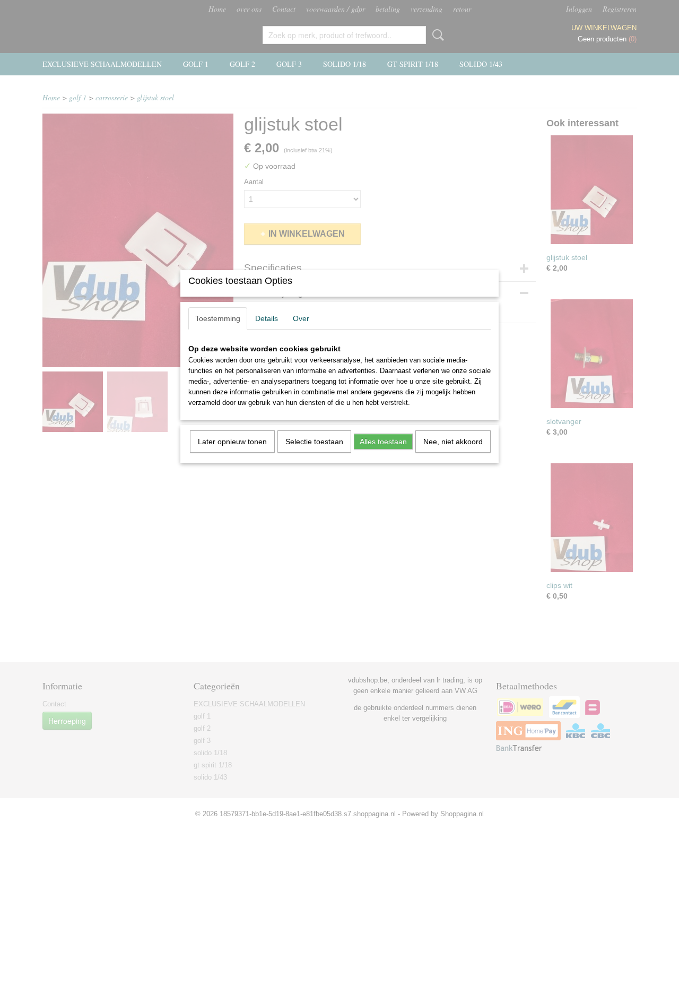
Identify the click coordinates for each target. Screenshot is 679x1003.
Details (266, 318)
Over (301, 318)
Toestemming (217, 318)
